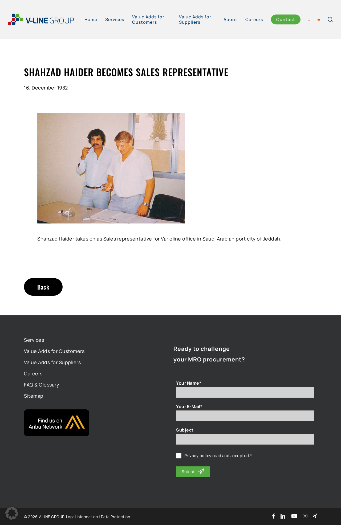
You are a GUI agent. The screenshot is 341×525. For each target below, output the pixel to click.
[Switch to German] (319, 19)
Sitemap (33, 396)
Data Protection (115, 516)
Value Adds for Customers (54, 351)
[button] (11, 513)
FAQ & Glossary (41, 384)
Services (34, 340)
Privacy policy (198, 455)
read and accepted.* (218, 455)
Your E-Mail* (189, 406)
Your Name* (188, 383)
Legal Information (82, 516)
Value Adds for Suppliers (52, 362)
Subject (185, 430)
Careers (33, 373)
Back (43, 287)
